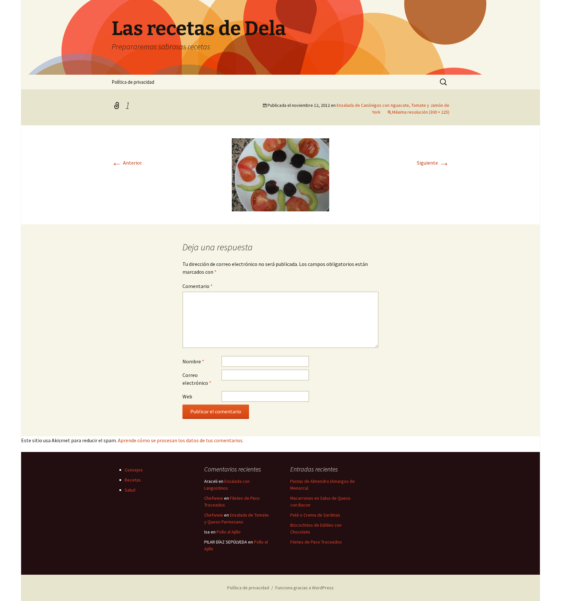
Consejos (134, 470)
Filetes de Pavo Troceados (316, 542)
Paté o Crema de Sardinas (315, 515)
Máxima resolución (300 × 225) (420, 112)
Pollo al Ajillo (229, 532)
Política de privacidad (133, 82)
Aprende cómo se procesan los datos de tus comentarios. (180, 440)
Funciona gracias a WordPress (304, 588)
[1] (280, 174)
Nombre (193, 361)
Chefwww (213, 498)
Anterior (127, 162)
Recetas (133, 480)
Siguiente (433, 162)
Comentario (197, 286)
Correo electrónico (196, 379)
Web (187, 396)
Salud (130, 490)
